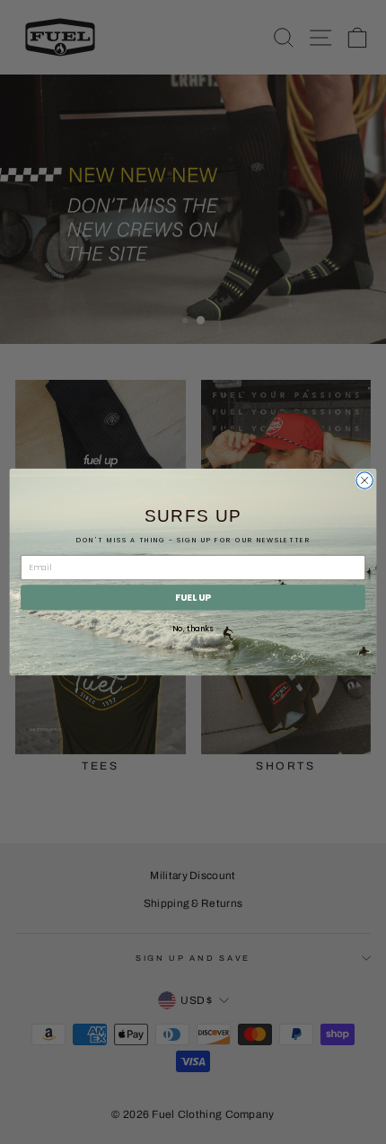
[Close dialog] (364, 480)
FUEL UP (192, 597)
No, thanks (192, 628)
